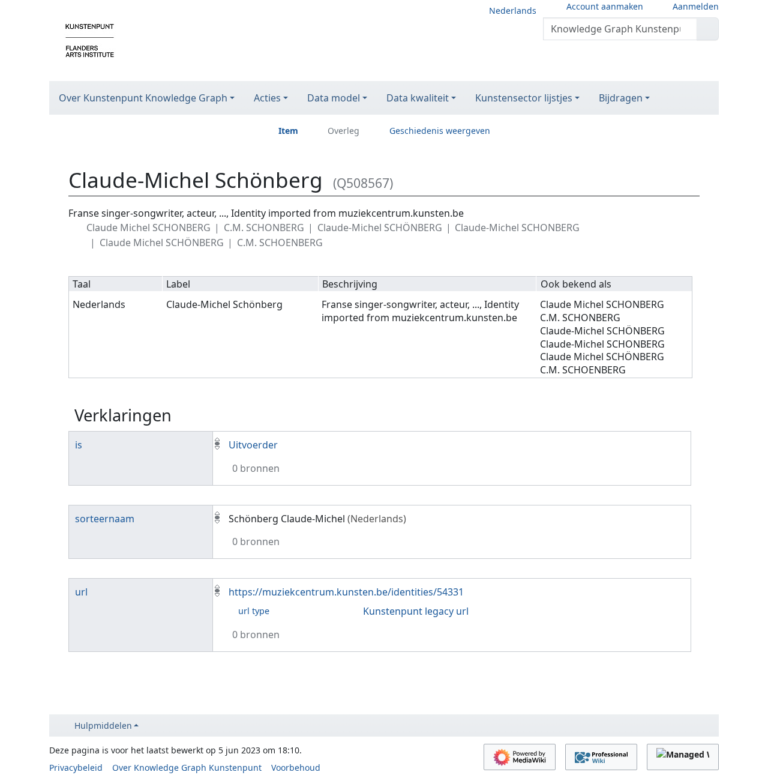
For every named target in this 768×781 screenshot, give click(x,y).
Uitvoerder (253, 444)
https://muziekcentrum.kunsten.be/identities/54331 (346, 592)
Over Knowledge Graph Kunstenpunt (187, 767)
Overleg (343, 130)
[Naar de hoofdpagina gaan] (89, 39)
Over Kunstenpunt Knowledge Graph (143, 97)
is (78, 444)
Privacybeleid (76, 767)
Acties (267, 97)
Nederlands (512, 10)
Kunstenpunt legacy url (416, 611)
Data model (333, 97)
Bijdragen (621, 97)
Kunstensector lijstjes (523, 97)
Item (288, 130)
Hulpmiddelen (103, 725)
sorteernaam (104, 518)
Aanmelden (696, 6)
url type (253, 611)
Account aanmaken (604, 6)
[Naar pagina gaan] (708, 28)
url (81, 592)
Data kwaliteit (417, 97)
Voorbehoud (295, 767)
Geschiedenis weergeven (439, 130)
